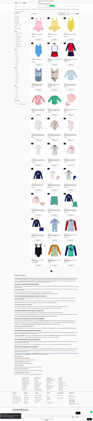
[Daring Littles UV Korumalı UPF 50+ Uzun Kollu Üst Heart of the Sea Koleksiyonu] (70, 150)
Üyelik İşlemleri (26, 397)
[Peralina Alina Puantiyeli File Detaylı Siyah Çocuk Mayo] (38, 250)
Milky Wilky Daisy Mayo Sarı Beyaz (70, 34)
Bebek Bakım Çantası (25, 381)
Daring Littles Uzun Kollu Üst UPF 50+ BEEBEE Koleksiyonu (54, 260)
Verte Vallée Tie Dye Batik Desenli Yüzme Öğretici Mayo (54, 85)
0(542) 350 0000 (74, 403)
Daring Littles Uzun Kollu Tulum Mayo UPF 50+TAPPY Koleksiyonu (54, 235)
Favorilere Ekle (45, 18)
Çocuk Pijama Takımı (18, 25)
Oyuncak (60, 379)
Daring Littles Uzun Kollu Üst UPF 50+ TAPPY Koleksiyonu (70, 235)
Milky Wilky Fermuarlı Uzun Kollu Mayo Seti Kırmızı (54, 60)
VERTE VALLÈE (18, 46)
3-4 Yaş (17, 51)
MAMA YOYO (18, 38)
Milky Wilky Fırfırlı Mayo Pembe (37, 34)
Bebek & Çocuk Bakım (25, 384)
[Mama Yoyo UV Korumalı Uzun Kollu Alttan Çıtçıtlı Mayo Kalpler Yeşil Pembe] (54, 100)
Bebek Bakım (48, 399)
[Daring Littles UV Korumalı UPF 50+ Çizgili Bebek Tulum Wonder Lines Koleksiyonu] (54, 150)
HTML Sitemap (60, 397)
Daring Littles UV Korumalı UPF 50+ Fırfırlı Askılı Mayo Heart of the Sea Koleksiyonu (70, 135)
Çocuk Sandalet (36, 387)
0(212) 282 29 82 (72, 399)
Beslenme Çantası (25, 387)
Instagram (59, 395)
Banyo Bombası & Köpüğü (50, 386)
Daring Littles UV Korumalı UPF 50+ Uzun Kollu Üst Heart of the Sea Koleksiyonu (70, 160)
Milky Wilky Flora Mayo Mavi (36, 59)
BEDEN (16, 67)
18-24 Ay (17, 76)
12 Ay (17, 72)
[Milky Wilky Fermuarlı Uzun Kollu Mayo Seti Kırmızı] (54, 49)
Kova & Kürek (60, 380)
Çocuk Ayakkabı (36, 386)
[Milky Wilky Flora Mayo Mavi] (38, 49)
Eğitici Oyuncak (24, 390)
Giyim (35, 379)
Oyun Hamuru (61, 381)
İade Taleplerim (37, 400)
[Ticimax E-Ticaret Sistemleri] (46, 420)
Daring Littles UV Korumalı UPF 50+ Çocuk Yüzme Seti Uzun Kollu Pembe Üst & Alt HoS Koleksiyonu (38, 210)
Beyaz (17, 87)
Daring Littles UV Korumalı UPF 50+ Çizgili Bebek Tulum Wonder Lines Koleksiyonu (54, 160)
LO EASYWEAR (18, 36)
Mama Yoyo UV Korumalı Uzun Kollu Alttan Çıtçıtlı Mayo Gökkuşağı (70, 85)
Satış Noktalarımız (16, 402)
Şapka (47, 390)
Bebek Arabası (24, 379)
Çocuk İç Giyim (17, 23)
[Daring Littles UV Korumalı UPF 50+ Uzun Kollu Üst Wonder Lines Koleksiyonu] (38, 175)
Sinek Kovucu (48, 381)
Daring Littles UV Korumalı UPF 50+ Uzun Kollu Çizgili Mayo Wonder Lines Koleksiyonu (54, 135)
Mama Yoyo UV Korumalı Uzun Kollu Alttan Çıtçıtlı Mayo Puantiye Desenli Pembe (37, 110)
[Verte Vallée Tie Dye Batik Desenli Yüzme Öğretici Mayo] (54, 75)
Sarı (16, 92)
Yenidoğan (48, 397)
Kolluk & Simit (48, 387)
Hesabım (25, 395)
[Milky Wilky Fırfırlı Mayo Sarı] (54, 24)
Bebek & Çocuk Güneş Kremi (50, 379)
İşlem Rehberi (26, 399)
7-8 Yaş (17, 63)
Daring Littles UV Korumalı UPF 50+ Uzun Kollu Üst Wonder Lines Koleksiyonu (37, 185)
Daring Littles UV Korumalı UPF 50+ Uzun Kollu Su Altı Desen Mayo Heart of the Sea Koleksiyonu (38, 135)
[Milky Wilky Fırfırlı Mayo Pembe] (38, 24)
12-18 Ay (17, 74)
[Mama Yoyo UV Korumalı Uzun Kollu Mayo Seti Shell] (70, 100)
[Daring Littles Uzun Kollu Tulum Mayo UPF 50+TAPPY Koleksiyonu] (54, 225)
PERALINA (18, 43)
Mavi (17, 89)
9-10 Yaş (17, 61)
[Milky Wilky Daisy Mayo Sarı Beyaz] (70, 24)
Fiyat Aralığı (17, 100)
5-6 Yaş (17, 54)
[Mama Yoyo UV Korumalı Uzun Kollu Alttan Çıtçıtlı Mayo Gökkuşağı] (70, 75)
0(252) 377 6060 (72, 401)
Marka (16, 31)
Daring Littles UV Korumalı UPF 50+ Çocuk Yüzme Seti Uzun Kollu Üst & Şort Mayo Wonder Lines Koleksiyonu (70, 210)
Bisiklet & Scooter (49, 385)
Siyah (17, 94)
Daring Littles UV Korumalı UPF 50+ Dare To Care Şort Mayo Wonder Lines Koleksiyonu (54, 210)
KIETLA (17, 34)
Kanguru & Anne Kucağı (25, 380)
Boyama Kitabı (61, 390)
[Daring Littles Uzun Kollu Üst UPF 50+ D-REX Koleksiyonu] (70, 250)
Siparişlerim (26, 400)
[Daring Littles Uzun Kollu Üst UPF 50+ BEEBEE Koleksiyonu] (54, 250)
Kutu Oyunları (61, 386)
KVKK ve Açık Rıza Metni (17, 400)
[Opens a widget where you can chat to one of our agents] (89, 419)
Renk (15, 85)
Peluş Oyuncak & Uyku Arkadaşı (63, 385)
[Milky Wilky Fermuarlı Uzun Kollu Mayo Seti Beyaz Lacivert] (70, 49)
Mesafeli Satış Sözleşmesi (17, 399)
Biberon (47, 384)
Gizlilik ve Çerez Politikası (17, 397)
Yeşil (16, 97)
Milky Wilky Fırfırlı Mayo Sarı (53, 34)
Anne (47, 395)
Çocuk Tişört (36, 381)
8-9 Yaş (17, 59)
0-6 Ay (17, 69)
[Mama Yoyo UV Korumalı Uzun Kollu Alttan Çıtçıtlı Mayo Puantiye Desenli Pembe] (38, 100)
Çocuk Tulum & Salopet (37, 384)
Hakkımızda (14, 395)
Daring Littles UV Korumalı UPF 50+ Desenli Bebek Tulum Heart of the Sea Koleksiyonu (38, 160)
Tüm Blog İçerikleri (49, 402)
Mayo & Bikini (17, 16)
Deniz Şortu (17, 18)
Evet (52, 5)
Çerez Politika (6, 417)
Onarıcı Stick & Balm (49, 380)
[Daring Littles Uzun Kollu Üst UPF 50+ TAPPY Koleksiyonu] (70, 225)
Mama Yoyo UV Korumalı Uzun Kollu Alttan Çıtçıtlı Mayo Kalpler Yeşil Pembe (54, 110)
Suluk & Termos (24, 386)
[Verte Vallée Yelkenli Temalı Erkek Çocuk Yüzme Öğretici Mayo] (38, 75)
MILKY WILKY (18, 41)
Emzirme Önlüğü (17, 28)
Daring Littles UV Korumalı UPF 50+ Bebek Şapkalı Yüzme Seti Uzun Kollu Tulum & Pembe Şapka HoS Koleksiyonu (54, 185)
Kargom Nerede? (38, 397)
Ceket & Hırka (17, 21)
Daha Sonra (47, 5)
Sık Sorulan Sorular (38, 395)
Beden (16, 49)
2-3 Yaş (17, 56)
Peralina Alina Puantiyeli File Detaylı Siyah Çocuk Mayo (37, 260)
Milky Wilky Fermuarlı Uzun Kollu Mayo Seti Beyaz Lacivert (71, 60)
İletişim (36, 402)
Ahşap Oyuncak (61, 384)
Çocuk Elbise (36, 380)
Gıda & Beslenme (24, 385)
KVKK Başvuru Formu (38, 399)
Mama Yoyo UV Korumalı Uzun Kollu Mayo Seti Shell (70, 110)
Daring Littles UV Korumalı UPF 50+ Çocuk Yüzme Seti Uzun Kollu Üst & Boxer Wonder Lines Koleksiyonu (37, 235)
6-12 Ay (17, 64)
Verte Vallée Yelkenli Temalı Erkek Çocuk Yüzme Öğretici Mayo (37, 85)
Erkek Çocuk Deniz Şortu (38, 390)
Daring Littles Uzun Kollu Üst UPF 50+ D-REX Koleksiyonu (70, 260)
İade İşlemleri (26, 402)
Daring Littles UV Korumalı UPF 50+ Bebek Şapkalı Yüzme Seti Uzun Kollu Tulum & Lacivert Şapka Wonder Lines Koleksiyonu (71, 185)
